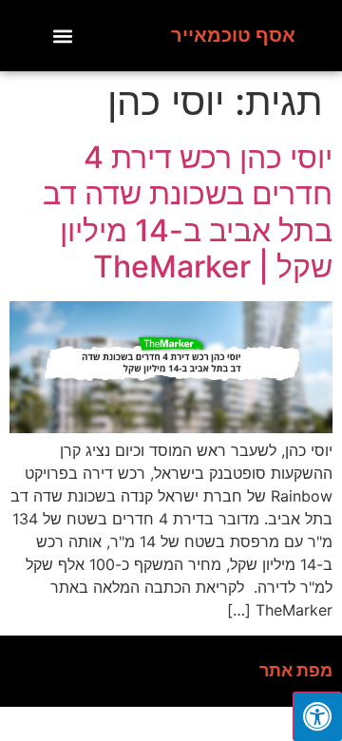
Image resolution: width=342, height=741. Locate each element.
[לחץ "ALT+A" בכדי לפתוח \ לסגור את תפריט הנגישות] (317, 716)
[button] (62, 35)
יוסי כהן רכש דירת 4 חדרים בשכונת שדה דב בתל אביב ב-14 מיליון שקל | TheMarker (187, 212)
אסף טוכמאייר (233, 35)
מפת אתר (295, 670)
